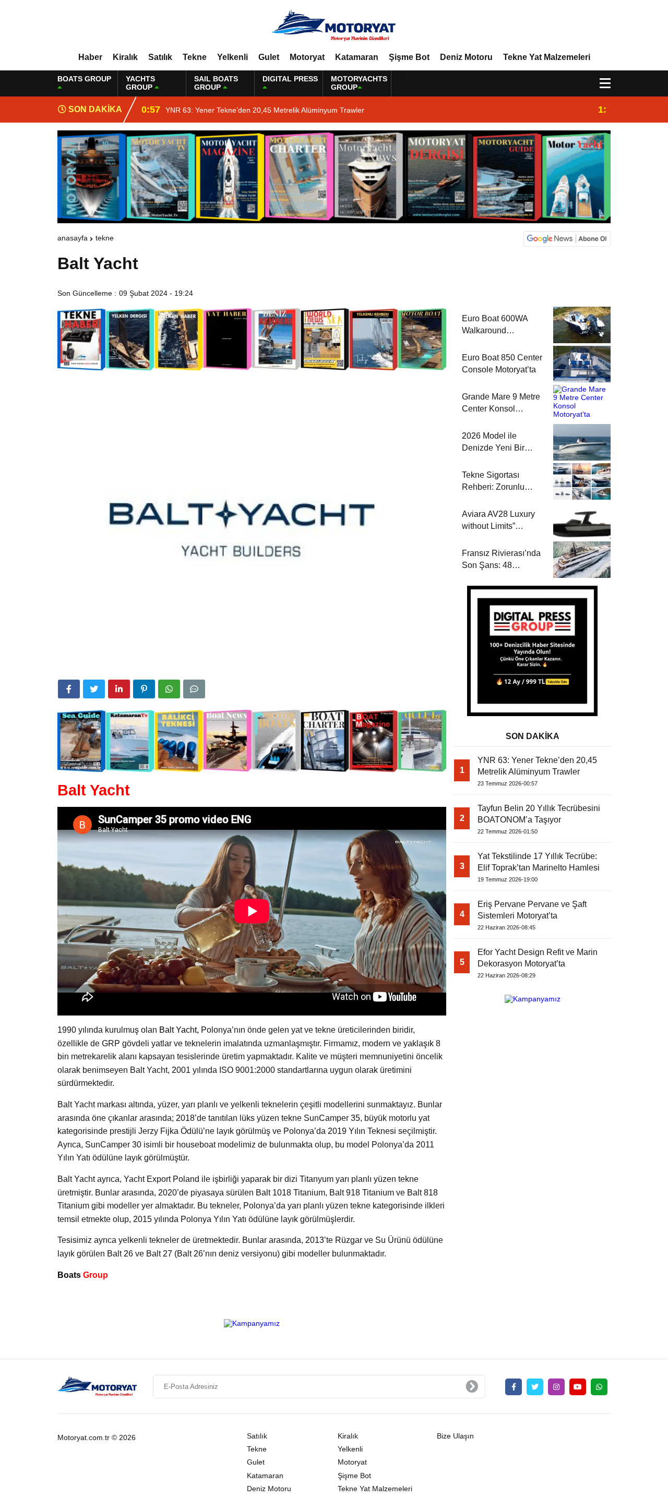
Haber (90, 57)
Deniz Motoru (466, 57)
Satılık (160, 57)
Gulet (268, 57)
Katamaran (356, 57)
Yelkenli (232, 57)
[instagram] (556, 1387)
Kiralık (125, 57)
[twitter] (93, 689)
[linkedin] (119, 689)
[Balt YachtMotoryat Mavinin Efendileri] (334, 25)
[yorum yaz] (194, 689)
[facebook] (68, 689)
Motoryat (307, 57)
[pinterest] (144, 689)
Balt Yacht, (178, 1029)
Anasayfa (72, 238)
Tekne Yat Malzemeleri (546, 57)
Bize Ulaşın (455, 1436)
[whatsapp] (599, 1387)
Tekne (195, 57)
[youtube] (577, 1387)
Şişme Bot (409, 57)
